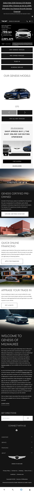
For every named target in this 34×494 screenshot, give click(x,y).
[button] (32, 16)
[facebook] (16, 430)
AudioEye (12, 474)
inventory (20, 370)
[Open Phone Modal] (27, 21)
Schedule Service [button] (17, 67)
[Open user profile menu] (30, 489)
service (23, 388)
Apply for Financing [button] (12, 261)
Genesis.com (20, 474)
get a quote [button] (9, 305)
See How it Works (17, 165)
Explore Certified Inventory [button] (15, 214)
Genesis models (5, 365)
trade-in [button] (17, 61)
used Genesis (14, 380)
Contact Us (14, 470)
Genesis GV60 (26, 372)
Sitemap (21, 470)
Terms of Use (28, 470)
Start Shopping (17, 161)
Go (28, 418)
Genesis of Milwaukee (22, 479)
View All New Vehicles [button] (17, 118)
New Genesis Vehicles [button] (16, 49)
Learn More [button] (5, 403)
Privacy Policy (6, 470)
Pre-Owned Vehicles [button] (17, 55)
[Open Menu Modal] (32, 21)
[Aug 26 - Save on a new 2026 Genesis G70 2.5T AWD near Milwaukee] (17, 34)
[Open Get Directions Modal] (30, 21)
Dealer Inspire (28, 482)
